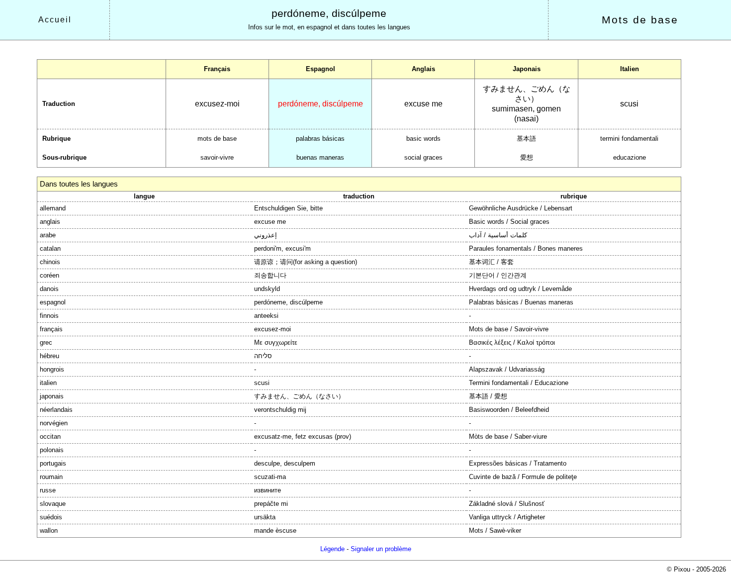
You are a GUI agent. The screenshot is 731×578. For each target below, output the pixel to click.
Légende (332, 549)
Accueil (55, 19)
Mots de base (640, 20)
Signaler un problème (381, 549)
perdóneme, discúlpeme (329, 13)
